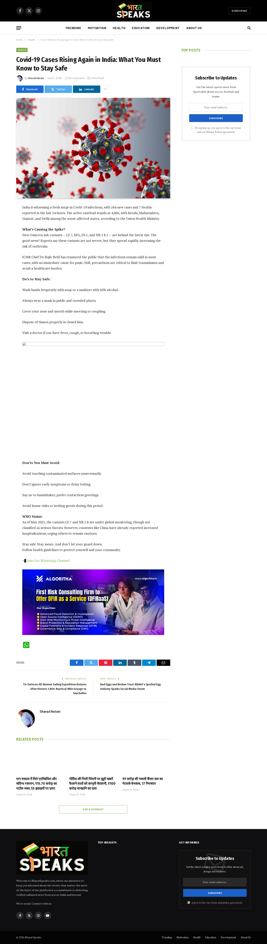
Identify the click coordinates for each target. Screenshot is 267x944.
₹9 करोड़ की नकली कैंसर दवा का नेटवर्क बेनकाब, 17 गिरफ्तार (142, 781)
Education (141, 28)
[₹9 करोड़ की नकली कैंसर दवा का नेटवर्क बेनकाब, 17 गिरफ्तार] (146, 759)
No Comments (77, 78)
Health (119, 28)
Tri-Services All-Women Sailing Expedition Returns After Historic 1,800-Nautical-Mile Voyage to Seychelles (54, 689)
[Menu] (18, 28)
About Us (194, 28)
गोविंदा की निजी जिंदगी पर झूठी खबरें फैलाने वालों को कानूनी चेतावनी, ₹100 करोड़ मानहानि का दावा (92, 784)
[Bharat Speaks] (133, 10)
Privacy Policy (214, 132)
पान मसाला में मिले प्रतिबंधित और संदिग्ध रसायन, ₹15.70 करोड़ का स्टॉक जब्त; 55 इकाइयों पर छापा (36, 784)
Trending (73, 28)
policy (225, 902)
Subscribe (239, 10)
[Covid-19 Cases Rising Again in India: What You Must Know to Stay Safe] (93, 148)
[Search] (249, 28)
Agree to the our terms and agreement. (217, 902)
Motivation (97, 28)
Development (168, 28)
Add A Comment (93, 809)
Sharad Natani (36, 78)
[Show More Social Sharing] (105, 89)
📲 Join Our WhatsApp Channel (46, 560)
